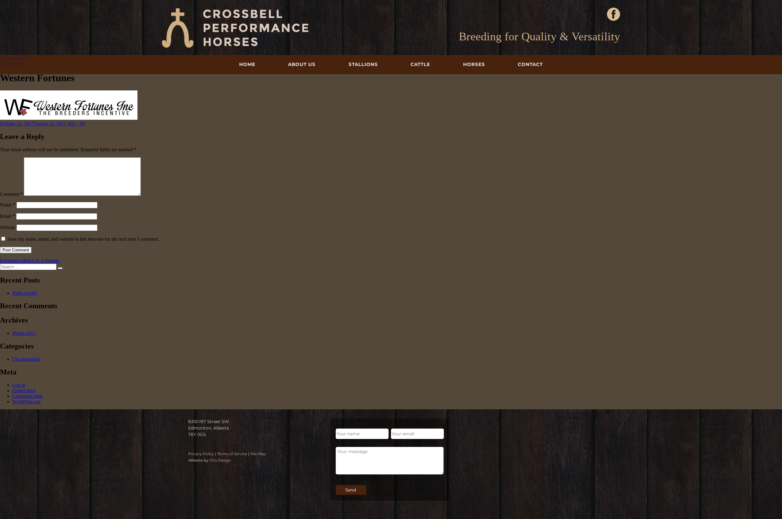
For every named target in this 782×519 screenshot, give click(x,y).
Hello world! (24, 293)
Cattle (420, 64)
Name (7, 204)
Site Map (258, 453)
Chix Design (220, 460)
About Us (302, 64)
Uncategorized (26, 359)
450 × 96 (76, 123)
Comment (11, 194)
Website (7, 227)
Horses (474, 64)
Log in (18, 385)
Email (7, 216)
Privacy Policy (201, 453)
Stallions (363, 64)
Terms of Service (232, 453)
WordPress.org (26, 401)
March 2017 (24, 333)
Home (247, 64)
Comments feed (27, 396)
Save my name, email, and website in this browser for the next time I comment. (83, 239)
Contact (530, 64)
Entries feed (23, 390)
